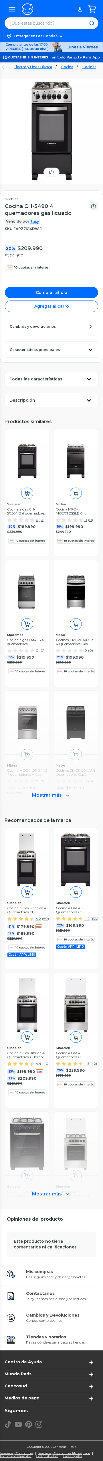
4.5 (86, 1063)
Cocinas (89, 67)
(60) (45, 918)
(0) (41, 520)
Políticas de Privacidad (15, 1456)
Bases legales (72, 1456)
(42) (93, 1063)
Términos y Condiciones (16, 1453)
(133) (94, 918)
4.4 (38, 1063)
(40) (45, 1063)
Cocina (67, 67)
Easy (34, 221)
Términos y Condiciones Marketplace (64, 1453)
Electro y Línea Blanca (33, 67)
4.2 (38, 918)
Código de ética (47, 1456)
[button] (51, 36)
